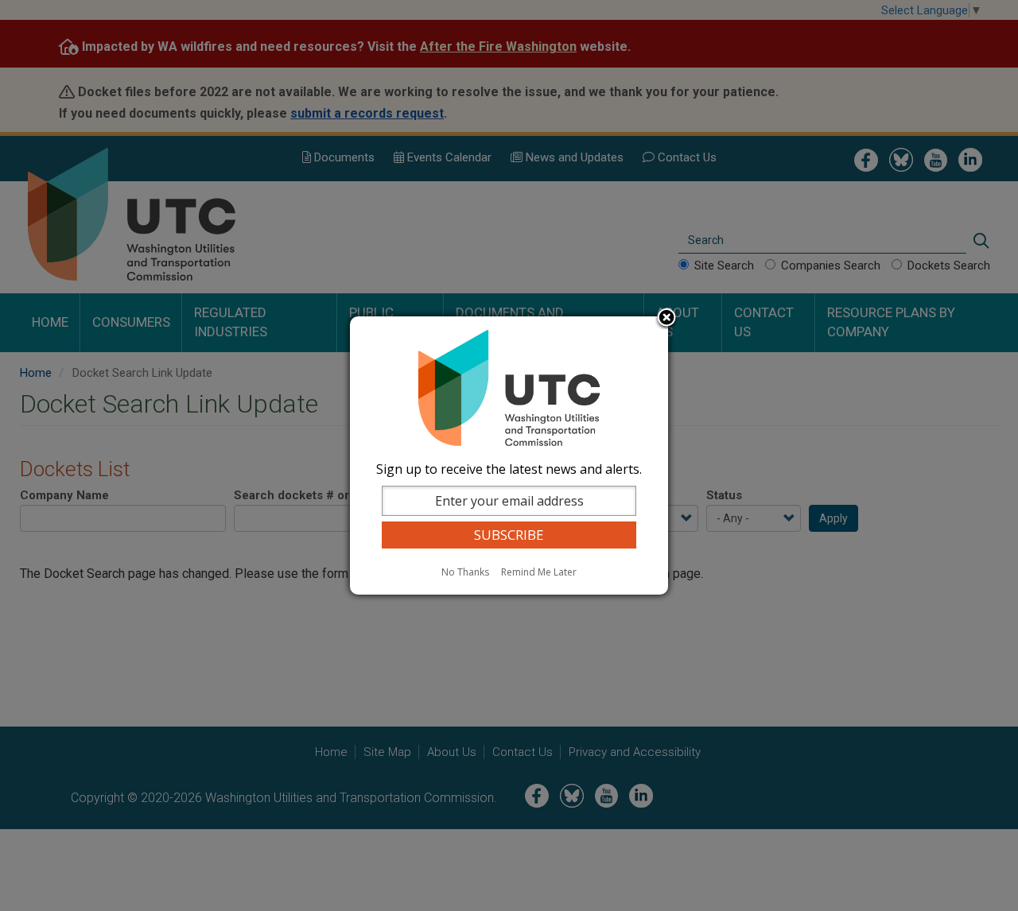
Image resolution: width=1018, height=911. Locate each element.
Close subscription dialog (666, 319)
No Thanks (465, 572)
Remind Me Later (539, 572)
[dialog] (509, 455)
